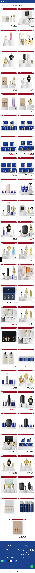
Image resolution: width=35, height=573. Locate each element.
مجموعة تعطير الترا (31, 493)
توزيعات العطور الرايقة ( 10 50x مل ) (12, 132)
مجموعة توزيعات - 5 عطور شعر (30, 451)
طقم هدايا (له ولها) (31, 89)
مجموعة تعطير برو (14, 408)
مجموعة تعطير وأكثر (31, 430)
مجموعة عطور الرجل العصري (13, 472)
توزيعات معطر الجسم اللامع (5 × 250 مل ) (28, 174)
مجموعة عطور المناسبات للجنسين (29, 387)
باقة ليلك (15, 110)
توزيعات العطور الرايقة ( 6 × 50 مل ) (12, 174)
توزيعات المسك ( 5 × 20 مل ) (13, 153)
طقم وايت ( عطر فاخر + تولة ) (13, 323)
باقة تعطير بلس (15, 430)
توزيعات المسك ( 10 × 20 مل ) (30, 132)
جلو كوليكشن (15, 47)
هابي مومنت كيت (32, 302)
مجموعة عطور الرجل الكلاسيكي (30, 472)
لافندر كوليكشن (15, 217)
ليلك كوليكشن (32, 238)
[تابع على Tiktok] (21, 554)
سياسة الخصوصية (9, 549)
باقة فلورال (32, 110)
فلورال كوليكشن (14, 259)
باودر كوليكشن (32, 217)
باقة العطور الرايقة (14, 515)
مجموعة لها (32, 47)
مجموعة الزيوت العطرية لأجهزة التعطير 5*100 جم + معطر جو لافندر (25, 196)
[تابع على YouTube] (23, 554)
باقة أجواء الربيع (15, 281)
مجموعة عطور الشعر (23, 536)
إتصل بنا (26, 562)
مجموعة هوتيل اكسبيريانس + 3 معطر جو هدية (28, 25)
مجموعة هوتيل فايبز (31, 281)
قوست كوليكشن (14, 238)
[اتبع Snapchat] (25, 554)
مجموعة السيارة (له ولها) (31, 68)
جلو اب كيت (32, 323)
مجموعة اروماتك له (31, 408)
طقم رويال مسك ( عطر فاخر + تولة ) (29, 345)
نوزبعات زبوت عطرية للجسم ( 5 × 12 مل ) (29, 153)
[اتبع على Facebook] (30, 554)
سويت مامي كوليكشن (14, 25)
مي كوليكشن (15, 493)
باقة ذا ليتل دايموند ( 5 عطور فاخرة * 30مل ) (11, 345)
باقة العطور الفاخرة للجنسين (13, 451)
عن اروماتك (26, 564)
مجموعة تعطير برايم (14, 387)
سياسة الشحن (8, 551)
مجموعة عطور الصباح (14, 366)
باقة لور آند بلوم (15, 89)
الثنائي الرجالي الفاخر (14, 68)
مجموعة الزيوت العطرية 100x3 (30, 515)
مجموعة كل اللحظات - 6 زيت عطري (29, 366)
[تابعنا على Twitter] (28, 554)
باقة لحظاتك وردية (14, 196)
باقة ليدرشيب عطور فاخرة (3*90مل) (12, 302)
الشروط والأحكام (9, 553)
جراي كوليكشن (32, 259)
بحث (26, 560)
